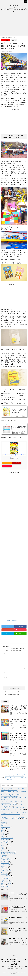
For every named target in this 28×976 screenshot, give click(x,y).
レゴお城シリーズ (5, 859)
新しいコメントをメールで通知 (12, 691)
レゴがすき (14, 5)
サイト (4, 682)
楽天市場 (17, 463)
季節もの (3, 885)
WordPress (4, 822)
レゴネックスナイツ (6, 877)
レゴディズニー (5, 872)
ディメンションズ (5, 841)
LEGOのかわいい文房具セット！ (9, 796)
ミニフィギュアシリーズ (7, 852)
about (14, 955)
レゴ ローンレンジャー (7, 858)
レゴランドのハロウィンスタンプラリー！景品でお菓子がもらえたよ (18, 748)
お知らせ (3, 824)
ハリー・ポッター (5, 842)
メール (5, 677)
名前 (4, 672)
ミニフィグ (4, 850)
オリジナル (4, 831)
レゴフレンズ (4, 878)
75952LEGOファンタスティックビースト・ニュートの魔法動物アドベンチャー (18, 894)
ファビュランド (5, 845)
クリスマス (4, 833)
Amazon (7, 463)
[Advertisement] (14, 24)
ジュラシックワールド (7, 838)
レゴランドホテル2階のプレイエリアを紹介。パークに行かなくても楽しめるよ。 (18, 708)
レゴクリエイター (5, 864)
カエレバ (16, 458)
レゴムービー (4, 880)
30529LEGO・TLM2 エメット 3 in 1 (10, 794)
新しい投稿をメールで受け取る (12, 694)
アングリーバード (5, 827)
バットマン (4, 844)
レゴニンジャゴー (5, 875)
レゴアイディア (5, 861)
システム (3, 836)
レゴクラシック (5, 863)
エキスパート (4, 866)
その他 (2, 825)
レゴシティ (4, 867)
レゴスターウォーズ (6, 870)
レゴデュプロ (4, 874)
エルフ (2, 830)
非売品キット (15, 620)
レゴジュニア (4, 869)
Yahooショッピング (7, 466)
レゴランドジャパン (6, 620)
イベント (3, 828)
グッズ (2, 834)
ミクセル (3, 849)
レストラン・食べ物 (6, 883)
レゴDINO (3, 855)
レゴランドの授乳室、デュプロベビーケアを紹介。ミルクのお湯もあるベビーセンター (18, 735)
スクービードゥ (5, 839)
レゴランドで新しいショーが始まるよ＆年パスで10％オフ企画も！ (18, 721)
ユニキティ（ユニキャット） (8, 853)
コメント (5, 653)
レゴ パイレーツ (5, 856)
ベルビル (3, 847)
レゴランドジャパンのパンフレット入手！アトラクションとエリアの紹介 (18, 762)
